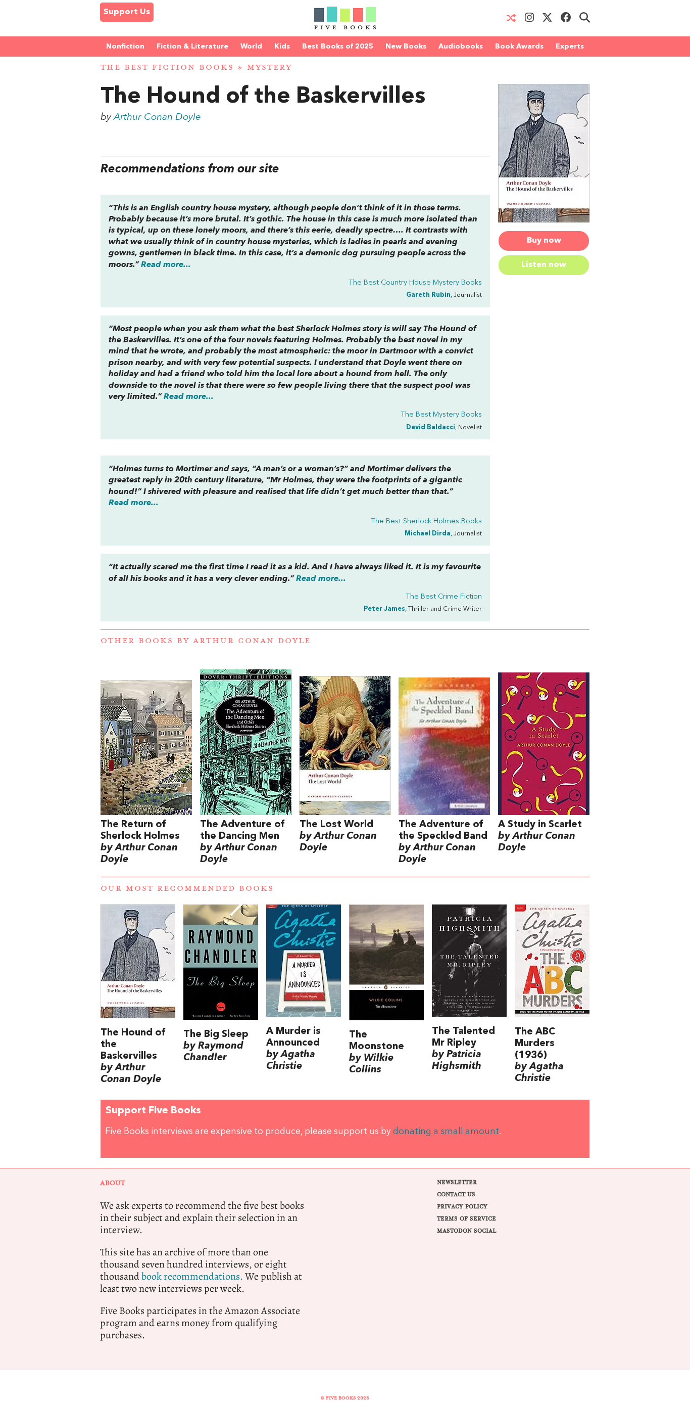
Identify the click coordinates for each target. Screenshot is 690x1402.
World (251, 46)
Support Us (127, 12)
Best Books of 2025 (337, 46)
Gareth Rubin (428, 295)
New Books (405, 46)
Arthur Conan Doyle (157, 117)
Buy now (544, 241)
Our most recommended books (187, 888)
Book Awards (519, 46)
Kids (282, 46)
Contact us (456, 1194)
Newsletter (457, 1182)
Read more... (166, 265)
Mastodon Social (466, 1231)
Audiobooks (460, 46)
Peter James (384, 609)
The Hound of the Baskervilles (263, 97)
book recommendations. (192, 1276)
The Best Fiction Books (167, 67)
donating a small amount (446, 1131)
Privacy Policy (462, 1206)
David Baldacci (430, 427)
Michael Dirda (428, 533)
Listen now (543, 265)
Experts (570, 46)
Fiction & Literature (192, 46)
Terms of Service (466, 1219)
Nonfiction (125, 46)
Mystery (269, 67)
